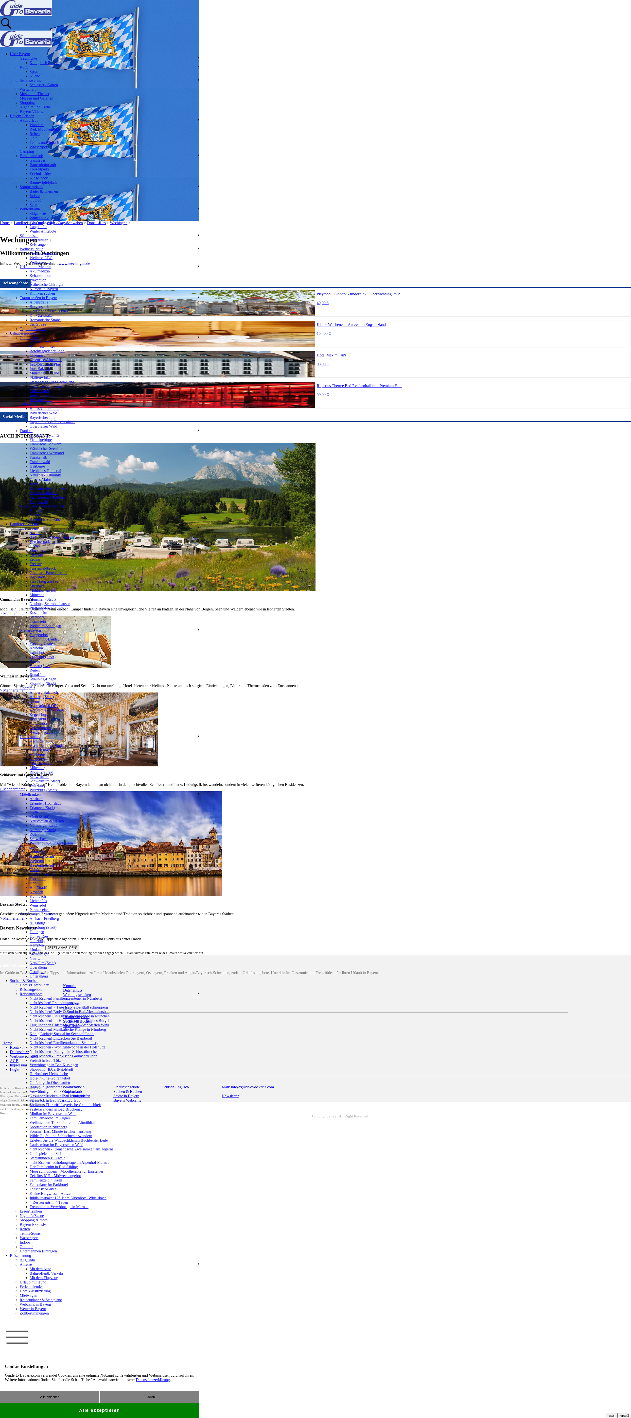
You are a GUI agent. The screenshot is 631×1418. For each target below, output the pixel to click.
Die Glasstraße (41, 315)
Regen (35, 670)
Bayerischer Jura (42, 417)
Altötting (36, 533)
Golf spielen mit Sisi (45, 1153)
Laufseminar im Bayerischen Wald (56, 1145)
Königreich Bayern (44, 63)
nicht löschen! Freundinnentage (54, 1003)
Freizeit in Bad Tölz (45, 1060)
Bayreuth (37, 861)
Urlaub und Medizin (35, 267)
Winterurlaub (30, 209)
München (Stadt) (43, 599)
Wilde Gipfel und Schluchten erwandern (61, 1136)
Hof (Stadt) (38, 887)
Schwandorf (39, 723)
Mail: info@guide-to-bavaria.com (248, 1087)
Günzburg (37, 941)
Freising (36, 564)
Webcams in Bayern (35, 1304)
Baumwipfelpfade (43, 182)
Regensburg (39, 714)
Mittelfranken (30, 794)
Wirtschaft (27, 89)
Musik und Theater (34, 94)
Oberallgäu (38, 967)
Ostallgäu (37, 972)
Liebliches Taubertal (45, 471)
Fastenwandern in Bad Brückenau (56, 1109)
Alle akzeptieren (99, 1410)
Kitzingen (37, 759)
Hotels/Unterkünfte (44, 342)
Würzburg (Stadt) (43, 790)
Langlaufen (38, 227)
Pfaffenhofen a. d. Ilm (47, 608)
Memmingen (39, 954)
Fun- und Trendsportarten (49, 222)
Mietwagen (28, 1295)
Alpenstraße (39, 302)
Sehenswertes (30, 80)
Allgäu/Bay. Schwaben (38, 914)
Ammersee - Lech (43, 346)
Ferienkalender (31, 1286)
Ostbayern (28, 404)
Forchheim (38, 879)
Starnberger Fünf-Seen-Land (52, 382)
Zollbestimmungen (34, 1313)
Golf (33, 138)
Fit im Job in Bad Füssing (50, 1100)
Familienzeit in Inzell (46, 1180)
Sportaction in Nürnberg (48, 1127)
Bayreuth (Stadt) (42, 865)
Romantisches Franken (47, 488)
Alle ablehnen (49, 1397)
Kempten (37, 945)
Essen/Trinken (31, 1211)
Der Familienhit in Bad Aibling (54, 1167)
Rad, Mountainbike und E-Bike (54, 129)
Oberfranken (29, 847)
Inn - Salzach (40, 369)
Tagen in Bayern (33, 329)
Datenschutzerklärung (153, 1380)
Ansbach (36, 799)
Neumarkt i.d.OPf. (44, 706)
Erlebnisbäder (40, 173)
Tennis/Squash (31, 1233)
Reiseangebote (41, 244)
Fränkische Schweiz (45, 444)
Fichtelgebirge (41, 440)
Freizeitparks (40, 169)
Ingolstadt (37, 577)
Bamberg (37, 852)
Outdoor (36, 200)
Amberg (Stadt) (42, 697)
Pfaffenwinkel (41, 377)
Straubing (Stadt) (43, 683)
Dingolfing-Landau (45, 639)
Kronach (36, 892)
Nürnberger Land (43, 825)
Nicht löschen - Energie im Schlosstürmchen (64, 1051)
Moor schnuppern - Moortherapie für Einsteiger (66, 1171)
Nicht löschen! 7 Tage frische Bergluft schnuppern (69, 1007)
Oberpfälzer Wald (43, 426)
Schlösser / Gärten (44, 85)
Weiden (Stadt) (41, 732)
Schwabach (39, 839)
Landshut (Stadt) (42, 657)
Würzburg (37, 785)
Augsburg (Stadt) (43, 927)
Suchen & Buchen (24, 981)
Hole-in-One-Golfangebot (50, 1078)
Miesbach (37, 586)
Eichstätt (36, 555)
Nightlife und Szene (35, 107)
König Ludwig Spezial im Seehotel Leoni (62, 1034)
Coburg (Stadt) (41, 874)
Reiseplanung (20, 1255)
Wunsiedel (38, 905)
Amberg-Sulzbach (44, 692)
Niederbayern (30, 630)
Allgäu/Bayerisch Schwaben (42, 506)
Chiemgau (38, 355)
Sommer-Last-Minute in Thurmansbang (60, 1131)
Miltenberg (38, 768)
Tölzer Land (39, 391)
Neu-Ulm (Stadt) (43, 963)
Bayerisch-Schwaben (46, 519)
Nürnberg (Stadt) (43, 830)
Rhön (34, 484)
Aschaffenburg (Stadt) (47, 745)
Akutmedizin (40, 271)
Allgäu (35, 515)
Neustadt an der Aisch (47, 821)
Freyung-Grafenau (44, 643)
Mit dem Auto (40, 1269)
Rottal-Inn (37, 675)
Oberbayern (29, 338)
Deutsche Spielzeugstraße (50, 311)
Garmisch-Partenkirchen (48, 573)
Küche (35, 76)
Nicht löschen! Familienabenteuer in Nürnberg (66, 998)
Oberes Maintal (41, 479)
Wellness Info (40, 262)
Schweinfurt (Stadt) (45, 781)
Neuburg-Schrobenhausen (50, 604)
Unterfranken (30, 737)
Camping (27, 151)
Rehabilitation (40, 275)
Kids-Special (40, 178)
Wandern (37, 125)
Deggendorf (39, 635)
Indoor (35, 196)
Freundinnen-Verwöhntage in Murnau (59, 1207)
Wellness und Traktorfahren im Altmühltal (62, 1122)
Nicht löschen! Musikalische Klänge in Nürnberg (68, 1029)
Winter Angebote (43, 231)
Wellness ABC (41, 258)
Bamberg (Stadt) (42, 856)
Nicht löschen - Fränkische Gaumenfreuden (63, 1056)
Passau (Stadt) (41, 666)
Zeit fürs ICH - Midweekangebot (55, 1176)
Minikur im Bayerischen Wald (53, 1114)
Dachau (36, 546)
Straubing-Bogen (43, 679)
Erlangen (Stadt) (42, 808)
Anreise (26, 1264)
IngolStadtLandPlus (45, 364)
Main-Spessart (41, 763)
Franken (26, 431)
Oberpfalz (27, 688)
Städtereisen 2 (40, 240)
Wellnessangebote (43, 253)
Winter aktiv (39, 218)
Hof (33, 883)
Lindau (35, 949)
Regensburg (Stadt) (45, 719)
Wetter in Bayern (33, 1309)
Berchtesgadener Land (47, 351)
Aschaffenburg (41, 741)
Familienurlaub (31, 156)
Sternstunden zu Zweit (47, 1158)
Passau (35, 661)
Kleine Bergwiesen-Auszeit (51, 1193)
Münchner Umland (44, 373)
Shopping (27, 103)
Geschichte (28, 58)
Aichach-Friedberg (44, 918)
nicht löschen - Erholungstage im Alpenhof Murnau (69, 1162)
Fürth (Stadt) (39, 816)
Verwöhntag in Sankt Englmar (53, 1091)
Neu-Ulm (37, 958)
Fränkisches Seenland (46, 448)
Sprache (36, 71)
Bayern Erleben (22, 116)
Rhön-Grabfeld (41, 772)
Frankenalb (38, 457)
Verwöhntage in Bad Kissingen (54, 1065)
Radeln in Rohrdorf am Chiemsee (56, 1087)
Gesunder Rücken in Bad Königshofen (60, 1096)
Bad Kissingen (41, 750)
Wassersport (39, 147)
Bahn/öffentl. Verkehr (46, 1273)
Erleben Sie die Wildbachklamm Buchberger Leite (69, 1140)
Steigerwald (39, 502)
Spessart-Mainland (44, 493)
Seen (33, 205)
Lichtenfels (38, 901)
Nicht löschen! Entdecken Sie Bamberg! (61, 1038)
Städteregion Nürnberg (47, 497)
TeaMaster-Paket (43, 1189)
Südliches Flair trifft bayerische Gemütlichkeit (65, 1105)
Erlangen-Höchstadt (45, 803)
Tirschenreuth (40, 728)
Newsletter (230, 1096)
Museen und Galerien (36, 98)
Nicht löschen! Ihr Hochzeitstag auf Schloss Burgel (69, 1020)
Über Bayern (20, 54)
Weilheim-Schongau (45, 626)
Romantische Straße (45, 320)
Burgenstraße (40, 306)
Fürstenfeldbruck (43, 568)
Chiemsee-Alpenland (46, 360)
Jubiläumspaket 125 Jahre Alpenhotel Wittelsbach (68, 1198)
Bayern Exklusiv (33, 1224)
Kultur (25, 67)
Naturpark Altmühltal (46, 475)
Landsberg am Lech (45, 581)
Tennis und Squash (44, 142)
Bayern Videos (31, 111)
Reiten (35, 134)
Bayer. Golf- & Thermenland (52, 422)
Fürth (34, 812)
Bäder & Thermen (44, 191)
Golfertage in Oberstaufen (50, 1082)
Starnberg (37, 617)
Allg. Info (27, 1260)
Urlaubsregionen (23, 333)
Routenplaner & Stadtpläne (41, 1300)
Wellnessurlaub (31, 249)
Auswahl (149, 1397)
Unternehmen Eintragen (38, 1251)
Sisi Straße (38, 324)
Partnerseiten (40, 910)
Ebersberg (37, 550)
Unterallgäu (39, 976)
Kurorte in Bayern (44, 289)
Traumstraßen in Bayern (38, 298)
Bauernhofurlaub (43, 165)
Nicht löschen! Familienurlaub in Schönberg (64, 1043)
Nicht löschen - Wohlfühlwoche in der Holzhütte (67, 1047)
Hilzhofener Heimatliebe (49, 1074)
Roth (33, 834)
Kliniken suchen (42, 293)
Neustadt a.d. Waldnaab (48, 710)
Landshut (37, 652)
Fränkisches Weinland (47, 453)
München (37, 595)
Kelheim (36, 648)
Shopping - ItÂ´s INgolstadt (51, 1069)
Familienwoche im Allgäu (50, 1118)
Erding (35, 559)
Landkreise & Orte (24, 524)
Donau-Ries (39, 936)
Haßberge (37, 466)
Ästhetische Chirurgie (46, 284)
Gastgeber (37, 160)
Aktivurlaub (29, 120)
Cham (34, 701)
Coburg (35, 870)
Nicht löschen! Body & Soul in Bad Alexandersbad (69, 1012)
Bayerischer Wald (43, 413)
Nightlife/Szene (32, 1216)
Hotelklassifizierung (35, 1291)
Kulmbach (38, 896)
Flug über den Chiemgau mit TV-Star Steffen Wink (69, 1025)
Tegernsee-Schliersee (46, 386)
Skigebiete (38, 213)
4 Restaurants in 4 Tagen (49, 1202)
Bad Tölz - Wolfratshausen (50, 537)
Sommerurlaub (31, 187)
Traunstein (38, 621)
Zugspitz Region (42, 395)
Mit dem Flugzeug (44, 1278)
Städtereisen (29, 236)
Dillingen (37, 932)
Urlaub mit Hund (33, 1282)
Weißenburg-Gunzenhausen (51, 843)
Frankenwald (40, 462)
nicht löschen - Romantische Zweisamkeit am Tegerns (71, 1149)
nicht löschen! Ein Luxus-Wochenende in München (70, 1016)
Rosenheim (38, 612)
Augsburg (37, 923)
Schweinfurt (39, 777)
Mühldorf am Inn (43, 590)
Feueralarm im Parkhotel (49, 1184)
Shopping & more (34, 1220)
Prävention (38, 280)
